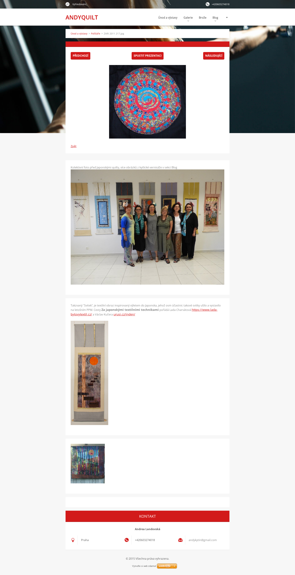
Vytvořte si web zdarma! (144, 566)
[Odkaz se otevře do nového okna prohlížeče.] (147, 101)
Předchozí (80, 56)
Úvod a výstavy (167, 17)
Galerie (188, 17)
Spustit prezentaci (147, 56)
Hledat (68, 4)
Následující (213, 56)
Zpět (73, 146)
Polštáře (95, 33)
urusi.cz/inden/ (124, 314)
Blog (215, 17)
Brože (202, 17)
